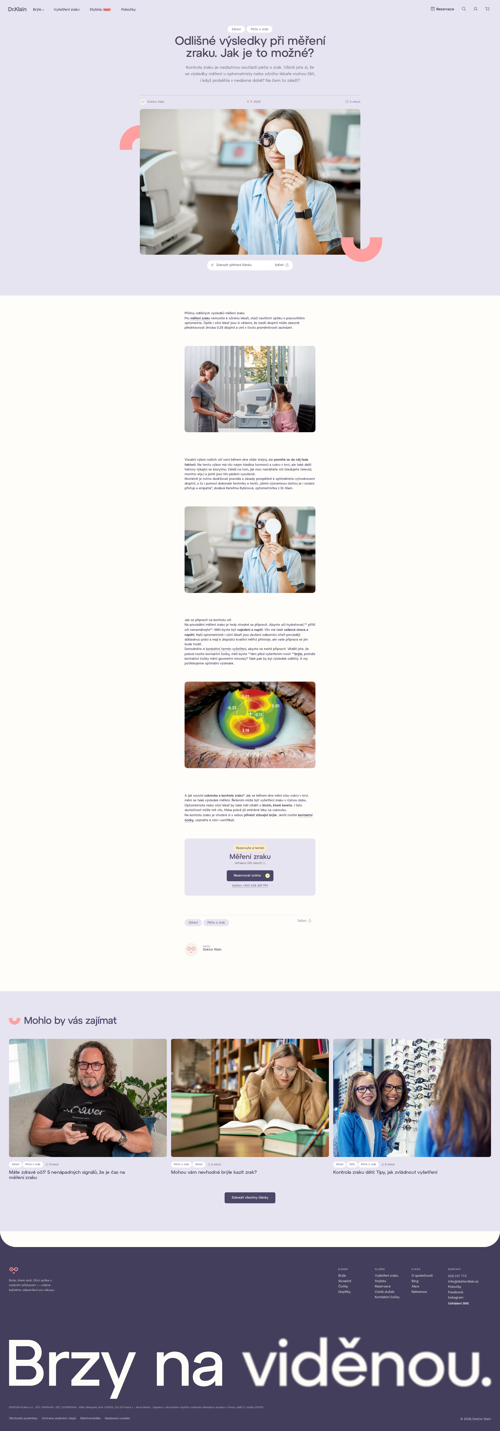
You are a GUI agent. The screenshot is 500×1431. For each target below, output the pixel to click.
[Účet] (475, 9)
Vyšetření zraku (66, 10)
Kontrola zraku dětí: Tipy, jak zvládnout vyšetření (385, 1172)
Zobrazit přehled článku (234, 265)
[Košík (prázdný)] (487, 9)
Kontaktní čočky (387, 1297)
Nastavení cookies (117, 1418)
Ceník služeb (384, 1292)
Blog (415, 1281)
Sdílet (279, 265)
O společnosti (422, 1275)
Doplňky (344, 1292)
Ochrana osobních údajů (59, 1418)
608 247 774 (457, 1276)
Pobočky (128, 10)
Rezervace (382, 1286)
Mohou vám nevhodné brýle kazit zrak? (214, 1172)
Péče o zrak (259, 29)
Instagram (455, 1297)
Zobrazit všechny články (250, 1197)
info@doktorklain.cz (463, 1281)
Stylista (100, 10)
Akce (415, 1286)
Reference (419, 1292)
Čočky (343, 1286)
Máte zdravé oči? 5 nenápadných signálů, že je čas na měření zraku (67, 1175)
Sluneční (344, 1281)
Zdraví (236, 29)
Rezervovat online (247, 875)
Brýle (37, 10)
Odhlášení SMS (458, 1303)
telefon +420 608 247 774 (250, 885)
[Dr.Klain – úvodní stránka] (17, 9)
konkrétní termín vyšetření (226, 649)
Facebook (455, 1292)
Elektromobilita (90, 1418)
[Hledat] (464, 9)
